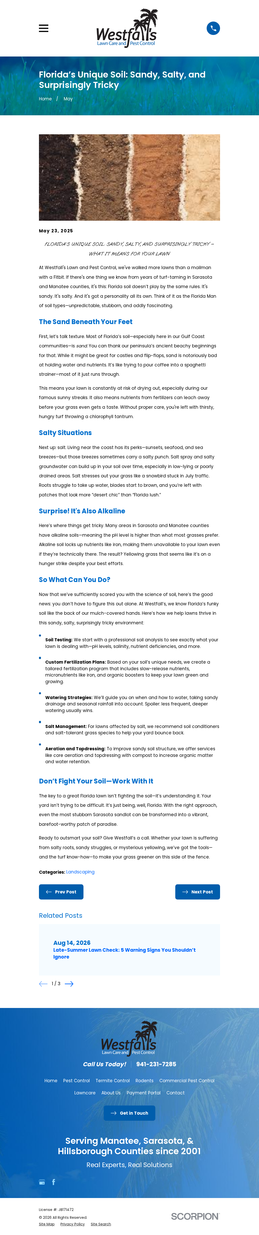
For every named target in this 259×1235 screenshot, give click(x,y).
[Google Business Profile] (42, 1182)
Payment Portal (144, 1093)
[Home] (127, 28)
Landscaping (80, 872)
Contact (175, 1093)
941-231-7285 (156, 1064)
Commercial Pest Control (186, 1081)
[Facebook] (54, 1182)
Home (51, 1081)
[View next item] (69, 984)
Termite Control (113, 1081)
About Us (111, 1093)
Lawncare (85, 1093)
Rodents (145, 1081)
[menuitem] (47, 1224)
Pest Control (76, 1081)
